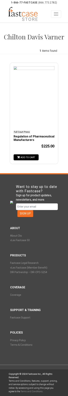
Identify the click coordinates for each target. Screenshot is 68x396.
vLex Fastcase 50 (20, 240)
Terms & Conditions (21, 344)
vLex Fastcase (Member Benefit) (28, 267)
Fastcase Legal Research (24, 262)
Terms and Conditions (32, 391)
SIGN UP (25, 213)
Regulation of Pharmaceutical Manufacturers (34, 138)
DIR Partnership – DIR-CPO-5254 (28, 272)
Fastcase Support (20, 317)
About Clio (16, 235)
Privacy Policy (18, 340)
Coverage (15, 294)
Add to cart (27, 157)
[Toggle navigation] (56, 14)
